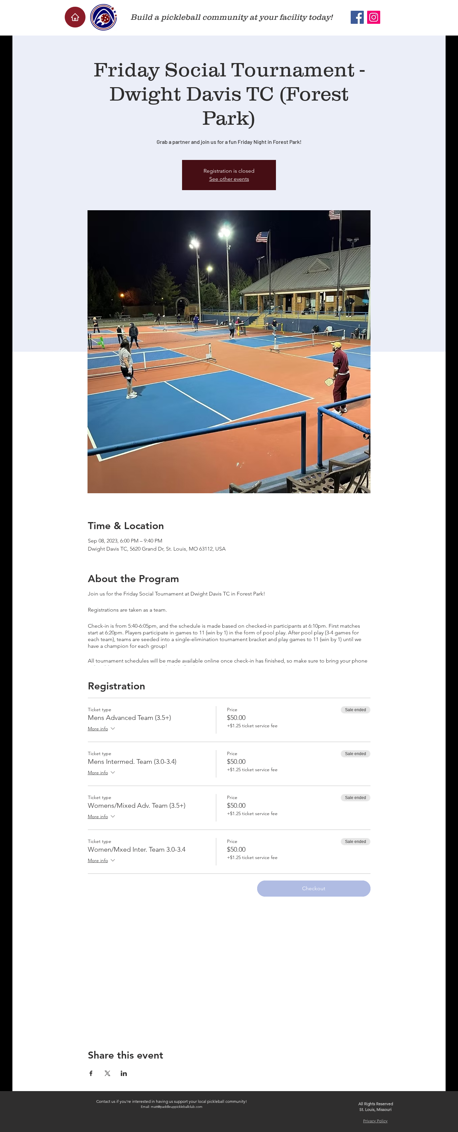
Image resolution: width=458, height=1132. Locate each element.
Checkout (313, 888)
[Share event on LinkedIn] (124, 1073)
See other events (229, 179)
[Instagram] (373, 17)
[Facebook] (357, 17)
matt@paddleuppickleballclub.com (177, 1107)
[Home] (75, 17)
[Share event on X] (107, 1073)
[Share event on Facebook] (91, 1073)
